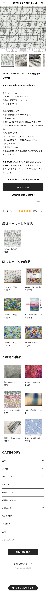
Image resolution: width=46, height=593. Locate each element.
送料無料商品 (7, 492)
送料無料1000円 (9, 500)
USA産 (5, 469)
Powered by (20, 568)
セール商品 (6, 484)
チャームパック (8, 540)
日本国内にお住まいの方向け (23, 195)
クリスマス (6, 524)
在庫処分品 (7, 508)
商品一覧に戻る (23, 552)
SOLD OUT (7, 516)
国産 (4, 461)
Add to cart (23, 187)
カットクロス (7, 477)
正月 (4, 532)
